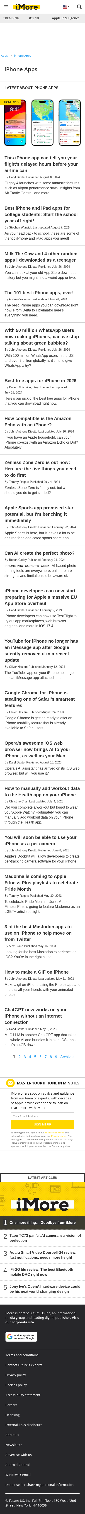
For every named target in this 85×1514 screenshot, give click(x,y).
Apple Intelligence (66, 18)
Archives (67, 1057)
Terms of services (55, 1132)
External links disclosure (23, 1425)
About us (12, 1435)
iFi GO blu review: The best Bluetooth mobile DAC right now (41, 1272)
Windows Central (18, 1475)
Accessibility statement (22, 1395)
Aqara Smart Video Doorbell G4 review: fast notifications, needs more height (43, 1255)
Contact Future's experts (23, 1365)
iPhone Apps (22, 55)
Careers (11, 1405)
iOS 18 (34, 18)
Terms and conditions (22, 1355)
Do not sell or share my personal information (39, 1484)
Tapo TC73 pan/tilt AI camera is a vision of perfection (45, 1238)
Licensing (12, 1415)
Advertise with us (18, 1455)
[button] (79, 7)
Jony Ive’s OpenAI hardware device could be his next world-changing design (45, 1289)
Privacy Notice (59, 1135)
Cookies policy (16, 1385)
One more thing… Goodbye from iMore (43, 1223)
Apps (4, 55)
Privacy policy (15, 1375)
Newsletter (13, 1445)
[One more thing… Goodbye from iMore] (42, 1206)
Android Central (17, 1465)
